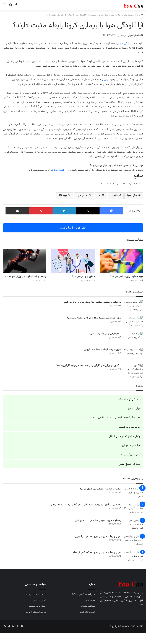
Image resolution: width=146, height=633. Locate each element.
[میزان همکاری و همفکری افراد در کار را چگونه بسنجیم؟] (133, 323)
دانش (131, 15)
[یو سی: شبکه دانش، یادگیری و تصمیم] (126, 5)
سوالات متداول (88, 606)
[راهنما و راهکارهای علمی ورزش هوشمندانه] (24, 261)
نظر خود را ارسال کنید (73, 227)
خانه (139, 15)
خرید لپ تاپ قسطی (129, 427)
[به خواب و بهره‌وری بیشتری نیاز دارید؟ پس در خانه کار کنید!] (133, 307)
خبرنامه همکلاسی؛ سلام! (83, 594)
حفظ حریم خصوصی (37, 606)
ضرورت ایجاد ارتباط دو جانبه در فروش (102, 350)
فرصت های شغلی (87, 612)
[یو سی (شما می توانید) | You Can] (121, 583)
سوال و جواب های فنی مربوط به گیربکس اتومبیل (97, 552)
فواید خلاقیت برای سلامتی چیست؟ (126, 277)
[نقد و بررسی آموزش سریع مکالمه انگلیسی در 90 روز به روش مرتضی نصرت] (133, 509)
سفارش (129, 464)
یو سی (140, 593)
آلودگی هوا (125, 43)
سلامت (115, 195)
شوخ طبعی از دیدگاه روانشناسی (105, 334)
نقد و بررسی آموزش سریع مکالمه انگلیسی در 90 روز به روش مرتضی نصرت (85, 505)
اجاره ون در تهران (131, 445)
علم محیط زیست (106, 15)
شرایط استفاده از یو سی (35, 612)
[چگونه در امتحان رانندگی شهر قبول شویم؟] (133, 493)
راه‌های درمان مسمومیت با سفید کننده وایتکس (98, 521)
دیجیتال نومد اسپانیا (129, 399)
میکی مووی (134, 408)
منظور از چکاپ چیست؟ (83, 277)
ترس (106, 79)
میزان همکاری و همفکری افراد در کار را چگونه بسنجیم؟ (94, 318)
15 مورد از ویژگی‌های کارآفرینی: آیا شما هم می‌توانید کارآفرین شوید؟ (88, 365)
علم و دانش (121, 15)
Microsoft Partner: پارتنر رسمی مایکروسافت (115, 418)
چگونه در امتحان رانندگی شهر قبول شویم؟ (100, 489)
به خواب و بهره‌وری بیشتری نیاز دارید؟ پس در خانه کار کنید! (92, 302)
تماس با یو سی (39, 600)
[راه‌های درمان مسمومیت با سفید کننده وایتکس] (133, 525)
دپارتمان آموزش (134, 35)
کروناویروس (83, 195)
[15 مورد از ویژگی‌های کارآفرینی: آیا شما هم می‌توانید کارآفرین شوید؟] (133, 371)
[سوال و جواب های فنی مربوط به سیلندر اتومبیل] (133, 541)
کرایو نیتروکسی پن (130, 455)
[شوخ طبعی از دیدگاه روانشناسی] (133, 338)
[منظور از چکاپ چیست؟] (73, 261)
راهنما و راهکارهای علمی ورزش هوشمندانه (25, 277)
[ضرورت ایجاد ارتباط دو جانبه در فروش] (133, 354)
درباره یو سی (89, 600)
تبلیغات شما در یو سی (36, 594)
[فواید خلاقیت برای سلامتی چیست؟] (121, 261)
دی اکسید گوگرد (60, 170)
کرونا (100, 195)
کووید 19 (64, 195)
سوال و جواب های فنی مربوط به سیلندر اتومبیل (98, 536)
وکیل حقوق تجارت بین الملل (124, 436)
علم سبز (93, 15)
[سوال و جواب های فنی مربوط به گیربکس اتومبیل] (133, 557)
